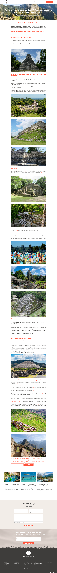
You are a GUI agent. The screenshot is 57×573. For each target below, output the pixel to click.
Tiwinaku (33, 461)
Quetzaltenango (41, 458)
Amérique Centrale (29, 25)
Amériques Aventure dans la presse (38, 564)
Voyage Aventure (26, 567)
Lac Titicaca (21, 461)
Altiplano (18, 461)
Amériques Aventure (8, 572)
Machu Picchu (37, 404)
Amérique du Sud (24, 25)
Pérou (12, 401)
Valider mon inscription (28, 543)
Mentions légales (34, 572)
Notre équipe (6, 562)
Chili (33, 387)
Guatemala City (24, 458)
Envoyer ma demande (28, 525)
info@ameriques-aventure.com (48, 562)
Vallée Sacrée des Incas (17, 401)
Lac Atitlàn (28, 458)
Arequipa (36, 461)
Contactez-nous (39, 572)
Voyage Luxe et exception (28, 563)
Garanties (5, 564)
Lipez (24, 461)
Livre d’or (35, 562)
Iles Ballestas (42, 461)
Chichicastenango (17, 458)
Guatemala (33, 41)
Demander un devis (28, 464)
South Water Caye (13, 461)
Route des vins (26, 568)
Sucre (30, 461)
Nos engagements (6, 563)
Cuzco (17, 383)
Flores (21, 458)
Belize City (12, 458)
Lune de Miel (26, 564)
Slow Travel (26, 562)
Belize (43, 41)
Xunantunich (24, 171)
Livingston (37, 458)
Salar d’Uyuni (27, 461)
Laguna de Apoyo (33, 458)
